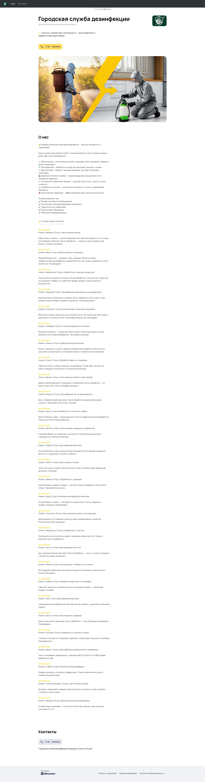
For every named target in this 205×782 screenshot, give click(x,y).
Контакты (22, 4)
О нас (12, 4)
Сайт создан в (99, 9)
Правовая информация (128, 773)
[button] (50, 47)
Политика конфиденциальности (152, 773)
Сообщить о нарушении (107, 773)
